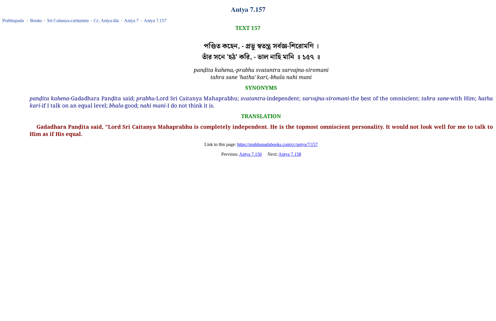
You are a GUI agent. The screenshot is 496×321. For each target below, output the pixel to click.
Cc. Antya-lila (106, 20)
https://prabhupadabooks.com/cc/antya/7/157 (277, 144)
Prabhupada (13, 20)
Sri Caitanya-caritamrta (68, 20)
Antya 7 (131, 20)
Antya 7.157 (155, 20)
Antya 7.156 (250, 154)
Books (36, 20)
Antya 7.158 (289, 154)
